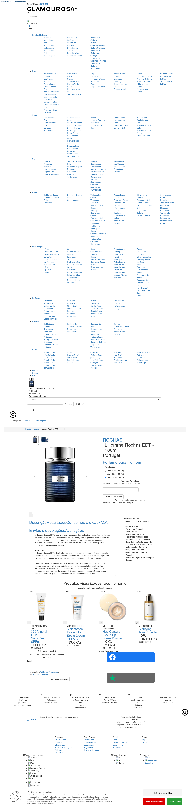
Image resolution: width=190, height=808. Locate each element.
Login (115, 739)
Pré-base (141, 295)
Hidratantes (72, 73)
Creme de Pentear (144, 205)
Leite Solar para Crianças (97, 361)
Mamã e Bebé (119, 117)
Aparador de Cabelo (119, 222)
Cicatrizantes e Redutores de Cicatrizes (73, 148)
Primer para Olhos (74, 272)
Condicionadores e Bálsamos (51, 198)
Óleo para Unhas (97, 251)
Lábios (46, 249)
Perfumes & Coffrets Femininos (98, 59)
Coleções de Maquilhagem (49, 49)
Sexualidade (119, 161)
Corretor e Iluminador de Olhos (72, 257)
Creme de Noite (73, 81)
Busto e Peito (72, 153)
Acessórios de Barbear (119, 333)
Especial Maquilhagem (49, 38)
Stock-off (35, 373)
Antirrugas (94, 334)
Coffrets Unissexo (74, 53)
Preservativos (119, 166)
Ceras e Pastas (143, 202)
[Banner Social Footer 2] (131, 678)
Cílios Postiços (73, 277)
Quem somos (60, 739)
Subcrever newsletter (59, 679)
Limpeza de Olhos (144, 76)
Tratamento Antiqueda (95, 201)
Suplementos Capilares (95, 183)
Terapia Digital (120, 89)
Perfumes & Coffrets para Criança (95, 53)
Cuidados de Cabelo (49, 325)
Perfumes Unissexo (71, 302)
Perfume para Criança (119, 307)
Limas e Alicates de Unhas (120, 276)
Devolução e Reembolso (118, 746)
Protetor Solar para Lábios (49, 366)
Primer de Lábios (51, 251)
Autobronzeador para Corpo (143, 361)
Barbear (117, 324)
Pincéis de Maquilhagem (119, 271)
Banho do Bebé (120, 128)
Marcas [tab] (28, 420)
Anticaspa (94, 210)
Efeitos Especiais (144, 257)
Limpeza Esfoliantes (94, 75)
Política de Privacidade (49, 672)
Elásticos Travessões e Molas (119, 215)
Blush (139, 285)
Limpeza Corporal (97, 120)
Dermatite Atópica (74, 166)
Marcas (35, 370)
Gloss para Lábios (51, 254)
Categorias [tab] (16, 420)
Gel (138, 208)
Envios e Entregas (91, 750)
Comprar (68, 404)
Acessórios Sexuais (118, 170)
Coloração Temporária (165, 211)
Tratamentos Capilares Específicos (95, 241)
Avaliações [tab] (74, 530)
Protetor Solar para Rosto (49, 361)
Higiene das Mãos (51, 174)
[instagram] (30, 719)
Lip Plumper (49, 262)
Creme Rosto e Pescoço (50, 87)
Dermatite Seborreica (71, 170)
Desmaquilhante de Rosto (143, 260)
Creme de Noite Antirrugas (50, 98)
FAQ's (144, 742)
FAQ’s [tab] (103, 522)
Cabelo (35, 192)
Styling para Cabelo (142, 196)
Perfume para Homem (49, 312)
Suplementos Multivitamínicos (97, 188)
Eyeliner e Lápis (73, 262)
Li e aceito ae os (44, 673)
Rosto (34, 71)
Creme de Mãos (143, 135)
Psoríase (70, 174)
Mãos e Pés (142, 117)
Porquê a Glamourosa (60, 743)
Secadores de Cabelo (119, 204)
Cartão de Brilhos (120, 742)
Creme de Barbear (121, 326)
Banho (93, 117)
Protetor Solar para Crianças (96, 356)
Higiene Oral (49, 171)
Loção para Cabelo (141, 211)
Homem (35, 321)
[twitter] (36, 719)
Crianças (94, 352)
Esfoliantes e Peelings (95, 82)
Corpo (34, 115)
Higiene (47, 161)
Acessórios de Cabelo (119, 196)
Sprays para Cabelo (95, 214)
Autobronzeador (143, 352)
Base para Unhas (97, 262)
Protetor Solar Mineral (96, 366)
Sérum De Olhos (144, 81)
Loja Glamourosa (32, 429)
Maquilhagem (37, 246)
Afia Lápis (118, 259)
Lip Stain (47, 269)
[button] (95, 399)
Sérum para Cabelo (95, 229)
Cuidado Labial (166, 73)
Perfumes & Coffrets (95, 38)
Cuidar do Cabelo (51, 195)
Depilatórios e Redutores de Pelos (72, 135)
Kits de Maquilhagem (49, 44)
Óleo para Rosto (74, 94)
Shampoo (48, 202)
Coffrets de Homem (71, 44)
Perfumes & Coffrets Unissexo (97, 44)
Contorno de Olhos (98, 342)
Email (29, 661)
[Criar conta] (29, 26)
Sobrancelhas (72, 269)
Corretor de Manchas (48, 80)
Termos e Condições (40, 674)
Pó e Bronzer (142, 287)
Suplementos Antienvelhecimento (98, 167)
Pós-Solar (118, 352)
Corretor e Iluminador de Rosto (142, 270)
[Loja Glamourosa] (95, 9)
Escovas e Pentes (121, 200)
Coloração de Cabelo (165, 196)
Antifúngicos (72, 177)
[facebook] (34, 719)
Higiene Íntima (50, 169)
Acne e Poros (49, 84)
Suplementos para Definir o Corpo (97, 173)
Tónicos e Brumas (51, 91)
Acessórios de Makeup (119, 250)
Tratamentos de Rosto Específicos (97, 338)
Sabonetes (94, 122)
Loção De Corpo (50, 318)
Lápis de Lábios (50, 259)
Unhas (93, 249)
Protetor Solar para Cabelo (73, 356)
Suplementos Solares (95, 178)
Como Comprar (90, 742)
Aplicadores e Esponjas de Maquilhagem (119, 264)
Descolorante (165, 200)
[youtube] (28, 719)
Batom (46, 272)
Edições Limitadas (39, 35)
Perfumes (36, 298)
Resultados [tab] (56, 522)
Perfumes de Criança (119, 302)
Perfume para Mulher (96, 314)
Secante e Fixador (97, 259)
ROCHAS (113, 439)
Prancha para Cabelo (119, 209)
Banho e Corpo (73, 324)
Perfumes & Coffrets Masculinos (95, 66)
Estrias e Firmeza (121, 125)
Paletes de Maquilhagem (49, 54)
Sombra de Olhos (74, 251)
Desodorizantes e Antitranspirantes (74, 129)
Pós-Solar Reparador (118, 356)
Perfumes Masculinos (48, 302)
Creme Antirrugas (51, 94)
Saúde (35, 158)
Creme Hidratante (74, 326)
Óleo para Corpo (74, 156)
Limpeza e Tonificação (118, 80)
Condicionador (73, 200)
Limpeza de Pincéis (118, 255)
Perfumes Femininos (94, 302)
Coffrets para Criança (72, 49)
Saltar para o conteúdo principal (13, 1)
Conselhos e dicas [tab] (82, 522)
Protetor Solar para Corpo (49, 356)
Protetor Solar (49, 352)
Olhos (139, 73)
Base (139, 264)
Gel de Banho (49, 306)
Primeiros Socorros (48, 165)
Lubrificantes (119, 164)
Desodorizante (50, 316)
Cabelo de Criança (74, 195)
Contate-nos (89, 739)
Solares (35, 349)
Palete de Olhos (73, 275)
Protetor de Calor (97, 218)
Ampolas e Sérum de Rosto (51, 111)
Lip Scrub (48, 257)
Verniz (93, 264)
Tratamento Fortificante (95, 224)
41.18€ (80, 404)
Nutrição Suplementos (95, 162)
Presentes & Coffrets (72, 38)
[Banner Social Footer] (131, 657)
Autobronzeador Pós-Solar (120, 361)
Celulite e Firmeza (74, 122)
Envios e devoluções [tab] (47, 530)
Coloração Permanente (165, 216)
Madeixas (164, 208)
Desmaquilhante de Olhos (74, 281)
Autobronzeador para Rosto (143, 356)
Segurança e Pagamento (89, 746)
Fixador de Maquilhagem (142, 253)
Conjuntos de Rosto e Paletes (143, 281)
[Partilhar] (30, 513)
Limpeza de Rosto (97, 86)
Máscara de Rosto (51, 102)
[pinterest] (32, 719)
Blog (143, 739)
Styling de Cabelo (51, 339)
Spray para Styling (144, 200)
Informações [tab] (41, 420)
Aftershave (48, 308)
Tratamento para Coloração (167, 204)
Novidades (36, 375)
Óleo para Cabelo (97, 220)
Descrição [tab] (38, 522)
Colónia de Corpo (74, 125)
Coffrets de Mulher (74, 55)
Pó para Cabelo (143, 215)
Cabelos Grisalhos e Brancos (51, 345)
